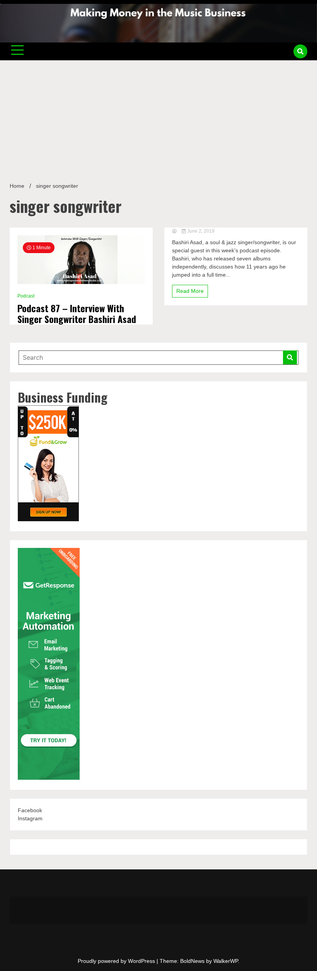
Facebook (30, 810)
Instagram (30, 818)
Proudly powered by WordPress (117, 961)
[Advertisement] (158, 118)
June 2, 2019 (200, 231)
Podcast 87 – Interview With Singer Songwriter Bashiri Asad (76, 314)
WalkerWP (225, 961)
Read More (190, 291)
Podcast (25, 296)
